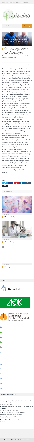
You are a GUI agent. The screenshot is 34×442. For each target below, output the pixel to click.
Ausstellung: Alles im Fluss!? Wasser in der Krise (13, 412)
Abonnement (24, 2)
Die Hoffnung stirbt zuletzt (10, 267)
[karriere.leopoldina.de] (1, 342)
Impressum (7, 440)
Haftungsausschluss (23, 440)
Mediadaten (12, 2)
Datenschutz (14, 440)
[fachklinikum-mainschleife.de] (1, 347)
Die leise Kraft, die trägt (9, 217)
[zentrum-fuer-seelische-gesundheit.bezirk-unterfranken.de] (15, 322)
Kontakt (18, 2)
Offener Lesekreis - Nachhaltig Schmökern (11, 416)
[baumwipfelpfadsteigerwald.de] (1, 384)
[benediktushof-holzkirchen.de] (15, 293)
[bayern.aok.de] (15, 308)
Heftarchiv (5, 2)
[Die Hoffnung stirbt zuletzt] (17, 255)
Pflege (26, 64)
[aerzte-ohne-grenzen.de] (1, 337)
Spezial (30, 64)
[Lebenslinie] (17, 14)
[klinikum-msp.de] (1, 374)
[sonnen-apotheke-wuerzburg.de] (1, 389)
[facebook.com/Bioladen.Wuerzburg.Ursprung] (1, 379)
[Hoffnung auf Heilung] (17, 230)
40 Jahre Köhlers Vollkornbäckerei (9, 420)
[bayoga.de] (1, 332)
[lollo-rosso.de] (1, 368)
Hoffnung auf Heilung (9, 242)
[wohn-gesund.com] (1, 327)
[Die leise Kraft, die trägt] (17, 205)
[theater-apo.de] (1, 352)
